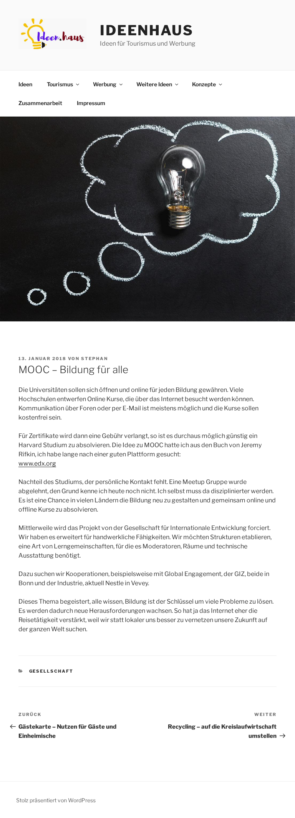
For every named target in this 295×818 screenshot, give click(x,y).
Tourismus (60, 84)
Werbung (104, 84)
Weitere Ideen (154, 84)
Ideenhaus (147, 30)
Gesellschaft (51, 671)
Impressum (91, 103)
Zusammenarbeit (40, 103)
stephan (94, 358)
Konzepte (204, 84)
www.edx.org (37, 463)
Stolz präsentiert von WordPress (56, 800)
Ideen (25, 84)
